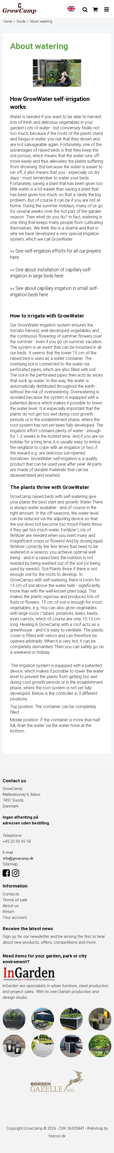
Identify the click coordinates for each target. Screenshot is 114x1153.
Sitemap (10, 864)
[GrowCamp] (19, 8)
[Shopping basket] (95, 9)
